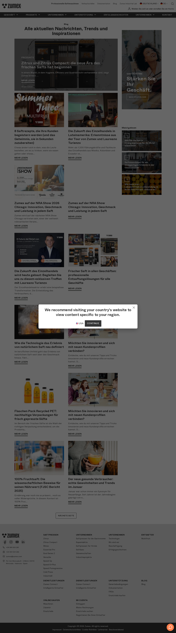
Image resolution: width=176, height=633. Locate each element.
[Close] (133, 306)
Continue (93, 323)
